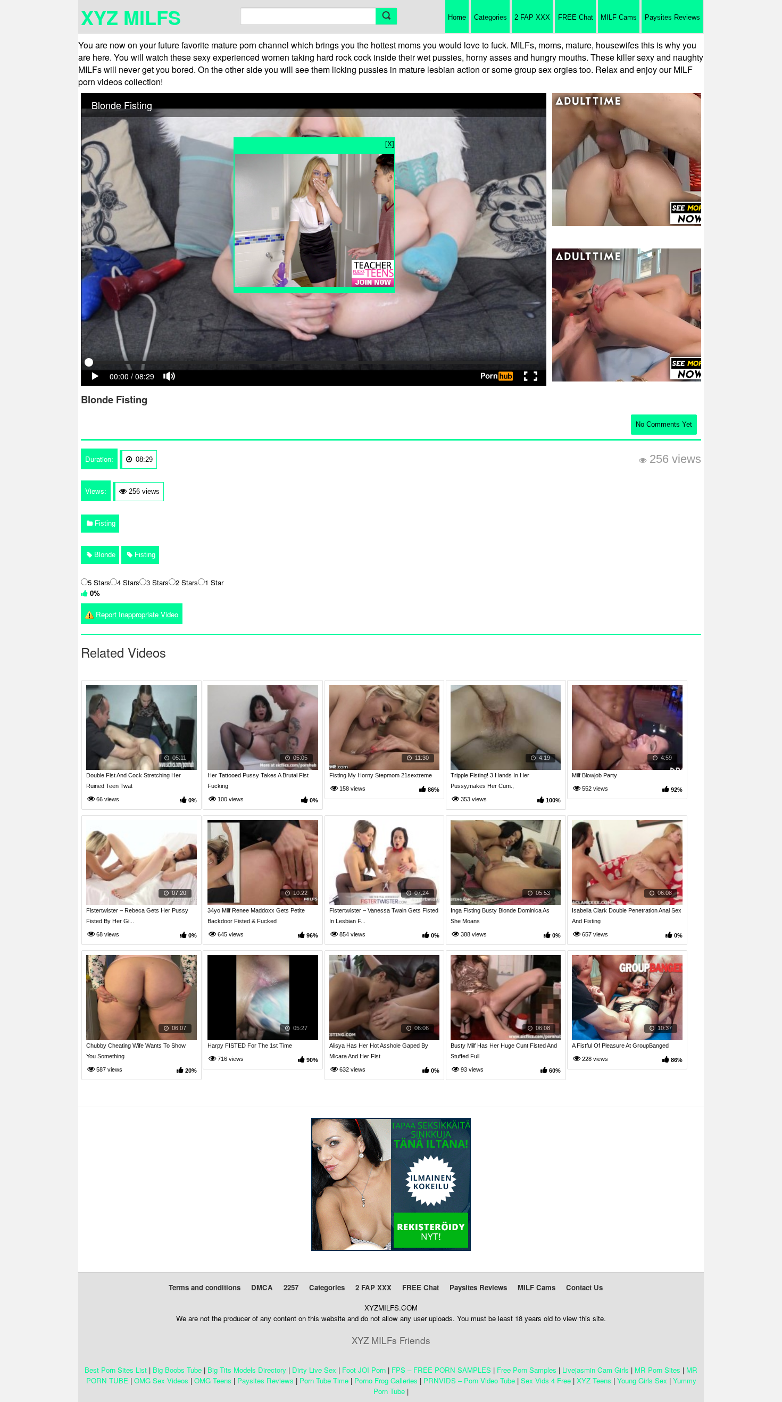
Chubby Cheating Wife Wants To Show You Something (136, 1050)
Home (457, 17)
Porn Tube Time (324, 1380)
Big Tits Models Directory (246, 1370)
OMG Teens (212, 1380)
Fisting (104, 523)
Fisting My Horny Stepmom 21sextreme (380, 775)
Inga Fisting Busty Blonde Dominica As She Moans (500, 915)
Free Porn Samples (526, 1370)
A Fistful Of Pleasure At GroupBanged (620, 1045)
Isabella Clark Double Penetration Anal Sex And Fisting (626, 915)
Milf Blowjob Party (594, 775)
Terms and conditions (204, 1287)
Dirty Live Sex (314, 1370)
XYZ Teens (594, 1380)
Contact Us (584, 1287)
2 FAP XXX (532, 17)
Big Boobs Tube (177, 1370)
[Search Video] (386, 16)
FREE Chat (575, 17)
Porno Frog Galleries (386, 1380)
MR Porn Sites (657, 1370)
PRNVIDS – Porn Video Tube (469, 1380)
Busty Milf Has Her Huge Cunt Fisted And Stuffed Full (504, 1050)
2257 (291, 1287)
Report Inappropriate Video (137, 614)
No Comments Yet (664, 424)
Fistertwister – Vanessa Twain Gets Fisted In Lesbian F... (383, 915)
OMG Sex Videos (161, 1380)
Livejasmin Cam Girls (595, 1370)
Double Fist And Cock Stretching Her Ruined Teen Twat (133, 780)
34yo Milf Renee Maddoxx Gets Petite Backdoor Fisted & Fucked (256, 915)
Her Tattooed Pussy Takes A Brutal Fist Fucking (258, 780)
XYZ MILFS (131, 17)
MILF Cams (619, 17)
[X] (389, 143)
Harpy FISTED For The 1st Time (249, 1045)
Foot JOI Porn (364, 1370)
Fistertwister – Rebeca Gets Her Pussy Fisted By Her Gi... (137, 915)
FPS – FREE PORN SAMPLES (441, 1370)
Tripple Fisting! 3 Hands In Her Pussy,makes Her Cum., (490, 780)
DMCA (262, 1287)
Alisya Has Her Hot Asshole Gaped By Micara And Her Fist (378, 1050)
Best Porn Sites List (116, 1370)
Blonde (103, 555)
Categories (490, 17)
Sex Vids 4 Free (546, 1380)
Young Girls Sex (642, 1380)
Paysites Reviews (672, 17)
